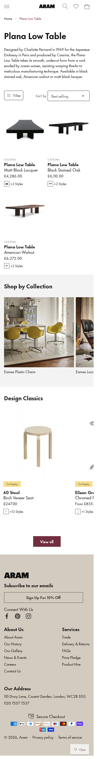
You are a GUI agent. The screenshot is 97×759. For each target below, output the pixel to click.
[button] (6, 6)
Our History (13, 643)
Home (8, 18)
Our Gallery (13, 650)
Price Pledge (71, 657)
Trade (66, 637)
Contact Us (12, 671)
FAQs (66, 650)
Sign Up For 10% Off (43, 597)
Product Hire (71, 664)
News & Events (15, 657)
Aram (23, 737)
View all (46, 541)
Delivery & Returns (76, 643)
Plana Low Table (30, 18)
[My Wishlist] (76, 6)
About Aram (13, 637)
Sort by (41, 95)
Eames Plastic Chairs (19, 371)
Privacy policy (42, 737)
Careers (10, 664)
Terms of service (70, 737)
